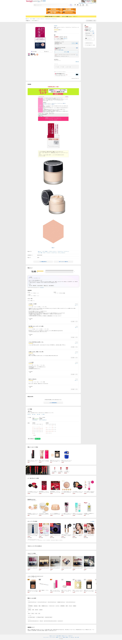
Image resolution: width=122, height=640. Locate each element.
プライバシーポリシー (46, 637)
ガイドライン (60, 637)
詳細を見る (77, 61)
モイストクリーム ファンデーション (51, 18)
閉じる (53, 247)
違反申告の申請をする (75, 78)
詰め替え (29, 609)
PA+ (39, 613)
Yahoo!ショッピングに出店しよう (89, 3)
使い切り (36, 609)
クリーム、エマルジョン (61, 252)
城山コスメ (27, 18)
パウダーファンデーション (32, 602)
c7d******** (76, 363)
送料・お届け (34, 414)
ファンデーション (54, 252)
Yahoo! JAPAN (81, 3)
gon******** (76, 305)
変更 (93, 33)
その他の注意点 (42, 287)
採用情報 (67, 637)
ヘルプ (95, 3)
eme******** (76, 380)
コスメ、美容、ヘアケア (41, 252)
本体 (33, 609)
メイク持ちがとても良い (40, 617)
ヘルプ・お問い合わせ (71, 637)
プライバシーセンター (52, 637)
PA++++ (33, 613)
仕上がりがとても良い (48, 617)
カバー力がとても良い (31, 617)
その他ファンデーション (61, 602)
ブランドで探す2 (32, 18)
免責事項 (64, 637)
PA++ (36, 613)
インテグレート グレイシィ (40, 18)
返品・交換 (38, 414)
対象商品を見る (65, 38)
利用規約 (57, 637)
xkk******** (76, 327)
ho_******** (76, 343)
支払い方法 (29, 414)
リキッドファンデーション (52, 602)
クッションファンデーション (42, 602)
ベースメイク (48, 252)
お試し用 (40, 609)
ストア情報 (43, 414)
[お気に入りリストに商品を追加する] (94, 45)
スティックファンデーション (70, 602)
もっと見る (92, 521)
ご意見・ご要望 (77, 637)
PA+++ (29, 613)
